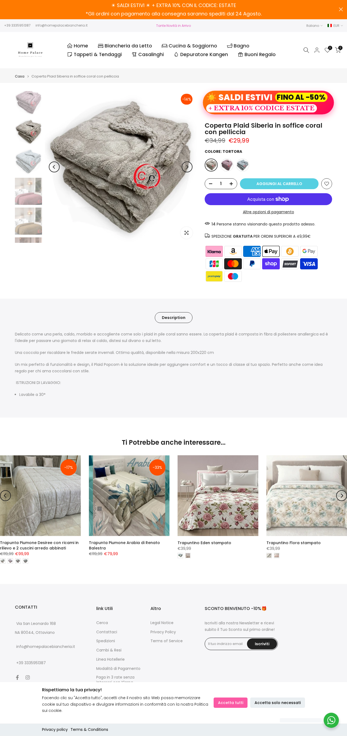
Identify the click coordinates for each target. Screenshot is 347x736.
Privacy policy (55, 729)
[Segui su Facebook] (17, 677)
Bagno (241, 46)
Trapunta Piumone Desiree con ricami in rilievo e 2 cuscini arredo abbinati (39, 545)
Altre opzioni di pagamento (268, 212)
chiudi (6, 9)
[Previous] (54, 167)
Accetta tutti (230, 702)
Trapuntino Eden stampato (204, 542)
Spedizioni (105, 641)
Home (81, 46)
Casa (19, 76)
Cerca (102, 622)
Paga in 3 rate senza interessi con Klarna (115, 680)
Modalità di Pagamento (118, 668)
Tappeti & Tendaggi (98, 54)
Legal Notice (162, 622)
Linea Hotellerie (110, 659)
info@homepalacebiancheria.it (62, 25)
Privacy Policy (163, 632)
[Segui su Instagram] (27, 677)
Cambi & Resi (108, 650)
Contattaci (106, 632)
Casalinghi (151, 54)
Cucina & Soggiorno (193, 46)
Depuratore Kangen (204, 54)
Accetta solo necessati (278, 702)
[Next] (187, 167)
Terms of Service (166, 641)
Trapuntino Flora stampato (293, 542)
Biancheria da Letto (128, 46)
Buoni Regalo (260, 54)
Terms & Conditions (89, 729)
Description (173, 317)
